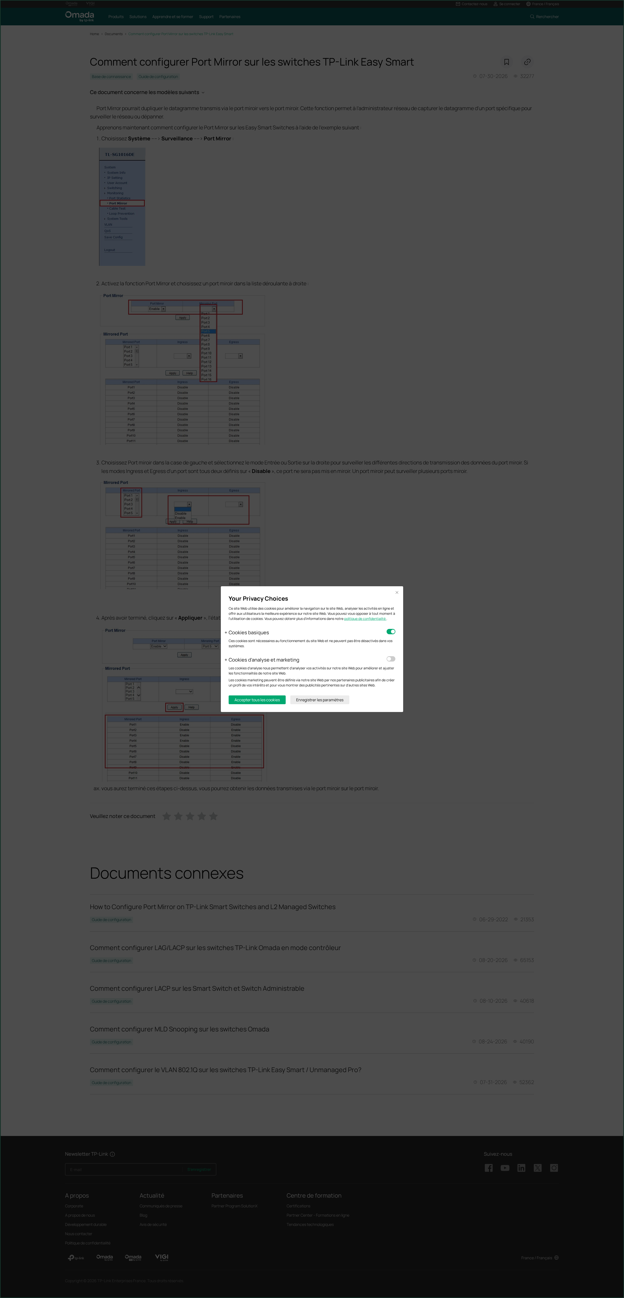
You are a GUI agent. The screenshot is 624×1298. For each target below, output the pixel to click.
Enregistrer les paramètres (319, 699)
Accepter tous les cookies (257, 699)
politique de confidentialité (365, 618)
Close (396, 592)
